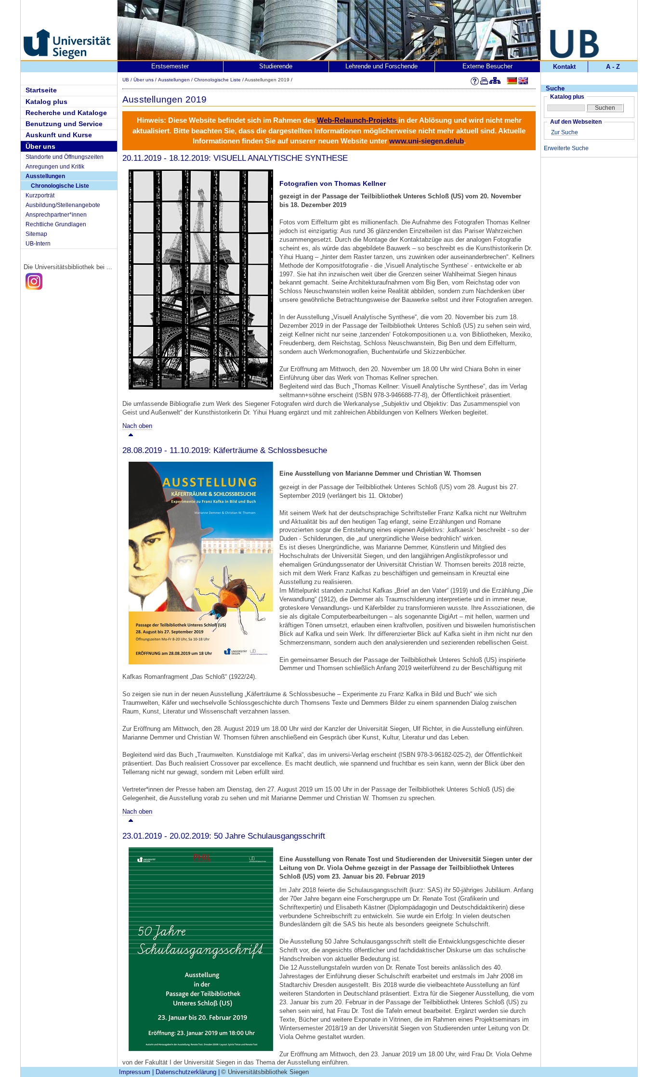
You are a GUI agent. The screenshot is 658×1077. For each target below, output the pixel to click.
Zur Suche (564, 132)
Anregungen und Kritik (55, 166)
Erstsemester (170, 66)
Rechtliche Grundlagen (56, 224)
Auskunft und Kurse (59, 135)
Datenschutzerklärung (186, 1072)
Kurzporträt (40, 195)
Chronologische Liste (60, 185)
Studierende (275, 66)
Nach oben (137, 425)
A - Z (613, 66)
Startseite (41, 90)
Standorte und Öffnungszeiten (65, 157)
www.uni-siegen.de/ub (426, 141)
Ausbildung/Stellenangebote (63, 205)
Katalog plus (46, 101)
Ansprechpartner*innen (56, 214)
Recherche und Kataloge (66, 113)
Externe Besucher (487, 66)
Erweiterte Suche (566, 148)
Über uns (40, 146)
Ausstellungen (45, 176)
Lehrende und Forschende (381, 66)
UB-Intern (38, 243)
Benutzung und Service (64, 124)
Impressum (134, 1072)
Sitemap (36, 234)
